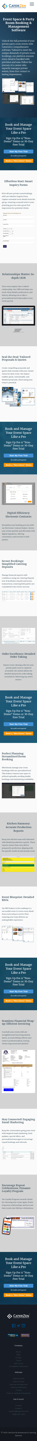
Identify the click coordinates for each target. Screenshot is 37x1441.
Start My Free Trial (18, 151)
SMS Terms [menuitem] (18, 1363)
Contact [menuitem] (18, 1405)
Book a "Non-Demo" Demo (18, 161)
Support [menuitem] (18, 1408)
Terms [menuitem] (18, 1361)
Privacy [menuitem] (18, 1358)
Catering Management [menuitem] (18, 1384)
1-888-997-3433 (18, 1414)
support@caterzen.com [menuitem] (18, 1411)
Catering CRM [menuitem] (18, 1379)
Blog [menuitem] (18, 1355)
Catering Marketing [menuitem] (18, 1387)
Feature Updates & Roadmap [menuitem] (18, 1393)
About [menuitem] (18, 1352)
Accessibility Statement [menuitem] (18, 1366)
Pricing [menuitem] (18, 1390)
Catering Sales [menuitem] (18, 1382)
